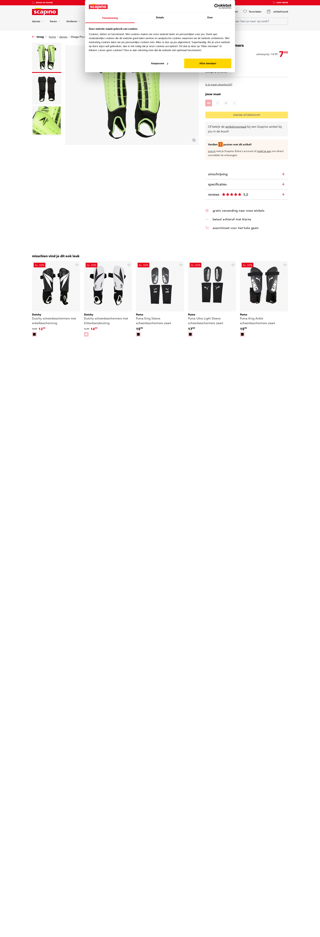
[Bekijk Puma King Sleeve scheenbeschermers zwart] (160, 285)
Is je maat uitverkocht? (218, 84)
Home (52, 36)
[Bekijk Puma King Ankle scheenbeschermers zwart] (264, 285)
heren (53, 21)
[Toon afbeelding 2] (46, 89)
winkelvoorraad (235, 127)
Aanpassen (157, 63)
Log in (212, 151)
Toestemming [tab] (110, 18)
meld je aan (264, 151)
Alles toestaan (207, 63)
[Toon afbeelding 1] (46, 58)
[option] (34, 334)
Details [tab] (160, 17)
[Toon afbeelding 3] (46, 121)
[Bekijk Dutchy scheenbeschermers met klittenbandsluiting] (108, 285)
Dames (63, 36)
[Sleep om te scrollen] (160, 342)
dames (36, 21)
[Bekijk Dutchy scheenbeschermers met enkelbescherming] (56, 285)
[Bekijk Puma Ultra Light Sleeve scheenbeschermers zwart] (212, 285)
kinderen (71, 21)
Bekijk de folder (44, 3)
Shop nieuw (282, 3)
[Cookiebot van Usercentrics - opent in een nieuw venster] (216, 6)
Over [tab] (210, 17)
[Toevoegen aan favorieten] (77, 265)
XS (208, 103)
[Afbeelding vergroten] (194, 140)
